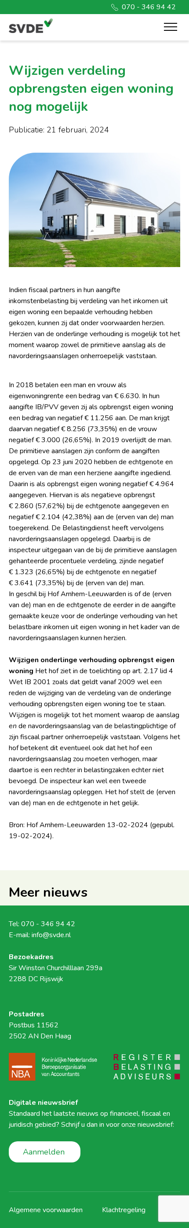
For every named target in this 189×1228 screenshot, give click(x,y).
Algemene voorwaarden (46, 1210)
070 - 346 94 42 (149, 7)
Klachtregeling (123, 1210)
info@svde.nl (51, 935)
